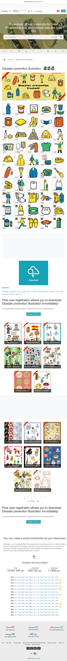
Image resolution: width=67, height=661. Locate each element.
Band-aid (12, 294)
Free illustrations (10, 630)
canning (19, 291)
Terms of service (52, 643)
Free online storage (33, 636)
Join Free (8, 643)
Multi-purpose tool (43, 291)
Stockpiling (5, 291)
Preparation (12, 291)
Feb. (19, 577)
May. (30, 577)
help (3, 643)
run (21, 294)
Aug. (42, 577)
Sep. (46, 577)
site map (27, 644)
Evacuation (34, 291)
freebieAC (37, 658)
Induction (51, 291)
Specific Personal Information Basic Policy (34, 643)
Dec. (57, 577)
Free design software (10, 636)
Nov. (53, 577)
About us (61, 643)
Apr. (27, 577)
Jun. (34, 577)
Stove (28, 291)
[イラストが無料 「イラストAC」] (6, 11)
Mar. (23, 577)
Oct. (49, 577)
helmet (57, 291)
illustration (10, 59)
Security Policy (36, 644)
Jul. (38, 577)
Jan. (16, 577)
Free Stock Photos (33, 629)
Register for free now (33, 314)
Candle (24, 291)
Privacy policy (17, 643)
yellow (62, 291)
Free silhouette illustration (57, 630)
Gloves (18, 294)
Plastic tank (5, 294)
